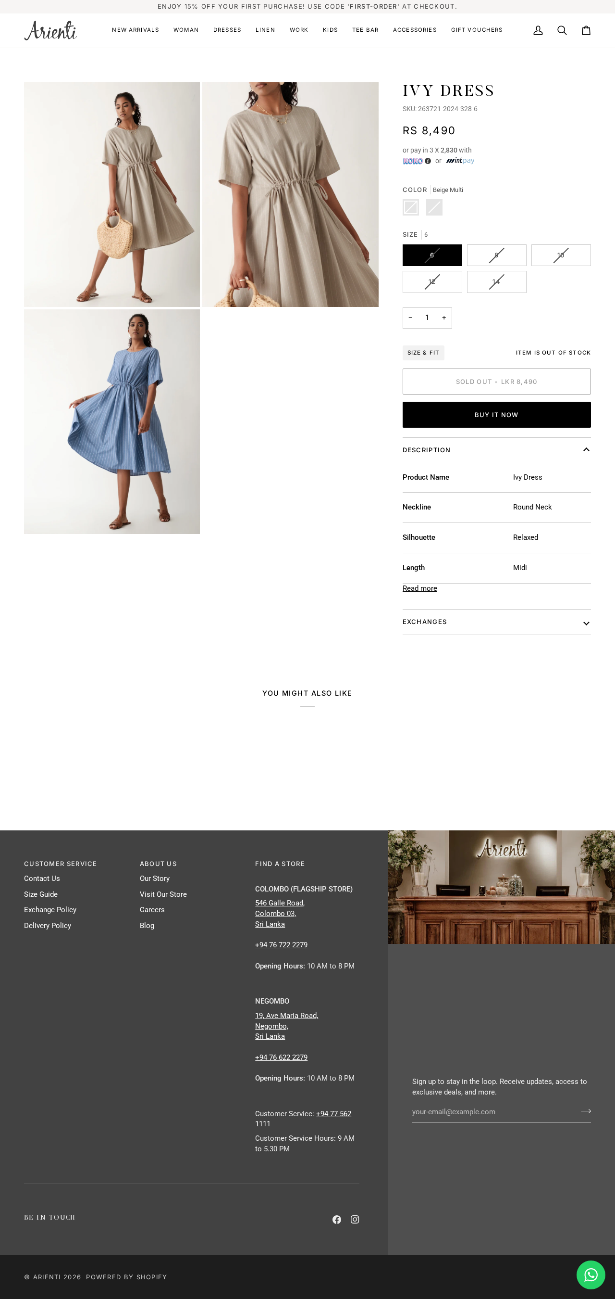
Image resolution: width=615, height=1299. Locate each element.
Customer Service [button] (61, 863)
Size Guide (41, 895)
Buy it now (497, 415)
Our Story (155, 879)
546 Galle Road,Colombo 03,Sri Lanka (280, 914)
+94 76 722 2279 (281, 945)
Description (427, 450)
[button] (135, 30)
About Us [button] (158, 863)
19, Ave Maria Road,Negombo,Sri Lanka (286, 1026)
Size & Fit (423, 352)
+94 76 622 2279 (281, 1058)
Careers (152, 910)
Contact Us (42, 879)
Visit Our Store (163, 895)
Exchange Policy (50, 910)
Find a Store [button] (280, 863)
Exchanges (425, 621)
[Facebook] (336, 1219)
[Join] (583, 1111)
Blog (147, 926)
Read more (420, 589)
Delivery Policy (47, 926)
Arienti (47, 1277)
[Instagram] (355, 1219)
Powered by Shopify (126, 1277)
